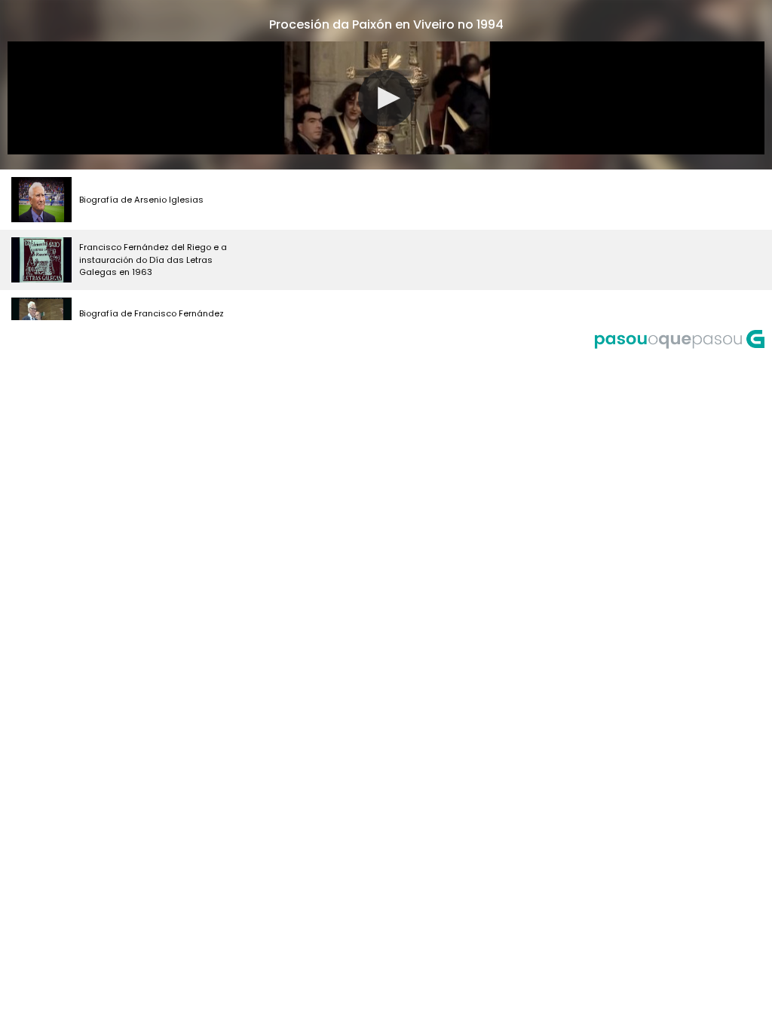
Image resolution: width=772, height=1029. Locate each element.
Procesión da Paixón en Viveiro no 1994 (386, 24)
